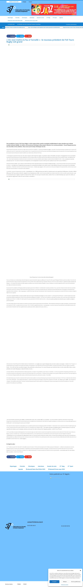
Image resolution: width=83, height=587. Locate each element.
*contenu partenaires (71, 24)
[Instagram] (76, 2)
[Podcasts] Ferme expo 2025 (31, 20)
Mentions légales (9, 584)
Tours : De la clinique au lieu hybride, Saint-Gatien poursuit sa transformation (38, 27)
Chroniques (24, 17)
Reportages (10, 17)
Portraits (17, 17)
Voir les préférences (75, 581)
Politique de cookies (64, 584)
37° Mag (48, 17)
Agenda (61, 17)
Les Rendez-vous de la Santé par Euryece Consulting (28, 24)
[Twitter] (71, 2)
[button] (80, 570)
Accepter (54, 581)
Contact (30, 1)
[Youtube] (73, 2)
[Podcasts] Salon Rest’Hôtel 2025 (15, 20)
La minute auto (11, 24)
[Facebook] (69, 2)
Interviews (32, 17)
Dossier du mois (40, 17)
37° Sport (55, 17)
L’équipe (24, 1)
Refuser (65, 581)
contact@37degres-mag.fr (35, 522)
